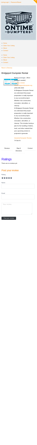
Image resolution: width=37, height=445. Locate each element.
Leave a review (20, 83)
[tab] (7, 149)
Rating (3, 174)
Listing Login (5, 2)
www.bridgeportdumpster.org (23, 85)
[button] (35, 2)
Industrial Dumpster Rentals (23, 138)
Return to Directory (6, 68)
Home (5, 43)
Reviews (7, 148)
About (5, 48)
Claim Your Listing (9, 45)
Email (3, 193)
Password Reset (16, 2)
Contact (5, 50)
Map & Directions (19, 149)
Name (3, 182)
